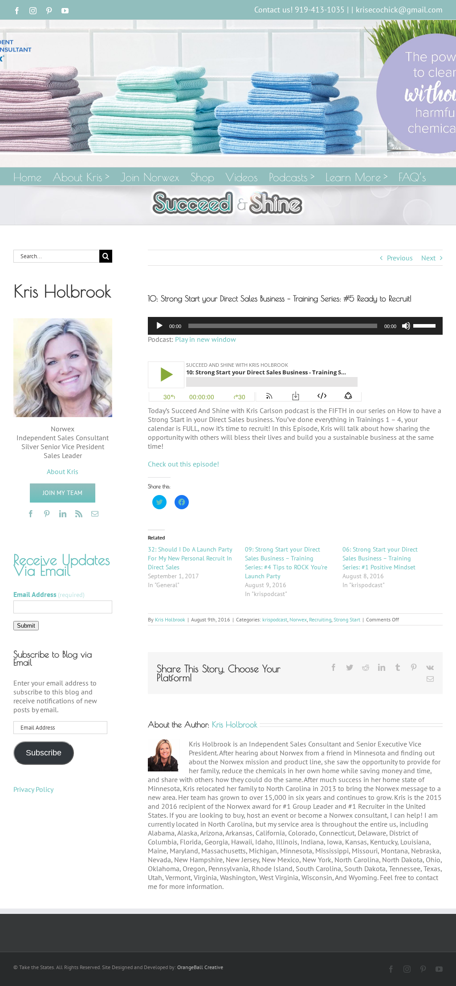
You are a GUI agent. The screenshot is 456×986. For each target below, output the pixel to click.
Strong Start (347, 619)
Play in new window (205, 339)
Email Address (49, 594)
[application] (295, 326)
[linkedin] (62, 513)
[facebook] (30, 513)
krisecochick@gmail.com (399, 9)
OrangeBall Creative (200, 967)
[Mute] (406, 325)
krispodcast (274, 619)
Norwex (298, 619)
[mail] (94, 513)
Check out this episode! (183, 463)
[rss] (78, 513)
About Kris (62, 471)
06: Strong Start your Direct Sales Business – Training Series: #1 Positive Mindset (380, 558)
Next (428, 257)
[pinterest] (46, 513)
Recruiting (320, 619)
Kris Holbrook (170, 619)
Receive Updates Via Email (61, 565)
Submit (26, 625)
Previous (400, 257)
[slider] (425, 325)
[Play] (159, 325)
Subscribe (43, 752)
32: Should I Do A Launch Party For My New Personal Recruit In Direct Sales (190, 558)
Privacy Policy (33, 789)
